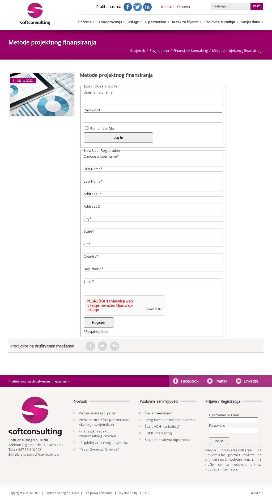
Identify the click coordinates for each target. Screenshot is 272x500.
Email (89, 281)
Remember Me (102, 128)
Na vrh (255, 493)
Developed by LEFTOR (133, 493)
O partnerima (155, 21)
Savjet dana (250, 21)
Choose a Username (101, 156)
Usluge (133, 21)
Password (92, 110)
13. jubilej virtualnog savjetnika (103, 442)
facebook (90, 346)
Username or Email (99, 92)
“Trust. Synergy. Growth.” (99, 449)
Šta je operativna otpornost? (167, 439)
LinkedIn (251, 381)
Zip (87, 243)
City (87, 218)
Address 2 (92, 206)
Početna (85, 21)
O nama (183, 6)
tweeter (102, 346)
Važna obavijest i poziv (97, 413)
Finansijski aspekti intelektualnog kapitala (97, 433)
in (115, 346)
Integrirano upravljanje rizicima (170, 419)
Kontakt (167, 6)
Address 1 (93, 193)
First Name (93, 168)
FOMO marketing (158, 433)
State (89, 231)
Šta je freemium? (158, 413)
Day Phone (93, 268)
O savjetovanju (109, 21)
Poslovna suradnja (220, 21)
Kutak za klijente (185, 21)
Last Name (93, 181)
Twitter (221, 381)
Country (91, 256)
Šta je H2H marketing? (162, 426)
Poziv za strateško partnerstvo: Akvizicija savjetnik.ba (104, 422)
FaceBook (189, 381)
